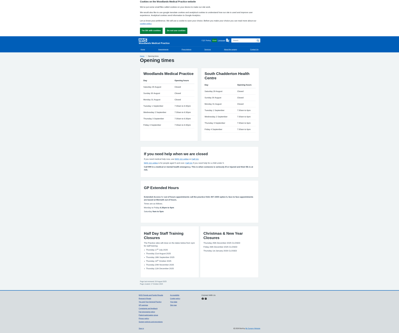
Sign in (141, 328)
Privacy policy (144, 318)
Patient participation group (148, 315)
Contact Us (254, 49)
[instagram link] (205, 298)
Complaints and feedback (148, 308)
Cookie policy (175, 298)
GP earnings (143, 305)
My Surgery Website (252, 328)
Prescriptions (186, 49)
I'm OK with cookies (151, 30)
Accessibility (174, 295)
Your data (173, 302)
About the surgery (230, 49)
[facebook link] (202, 298)
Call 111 (195, 159)
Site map (173, 305)
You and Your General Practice (150, 302)
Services (207, 49)
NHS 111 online (182, 159)
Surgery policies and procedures (151, 322)
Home (143, 49)
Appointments (163, 49)
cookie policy (145, 24)
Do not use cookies (176, 30)
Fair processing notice (147, 312)
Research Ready (145, 298)
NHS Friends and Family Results (151, 295)
